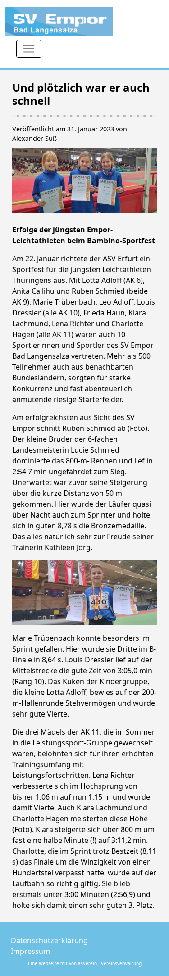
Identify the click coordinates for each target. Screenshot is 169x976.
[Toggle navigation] (28, 49)
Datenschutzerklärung (49, 940)
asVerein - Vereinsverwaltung (110, 963)
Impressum (30, 951)
